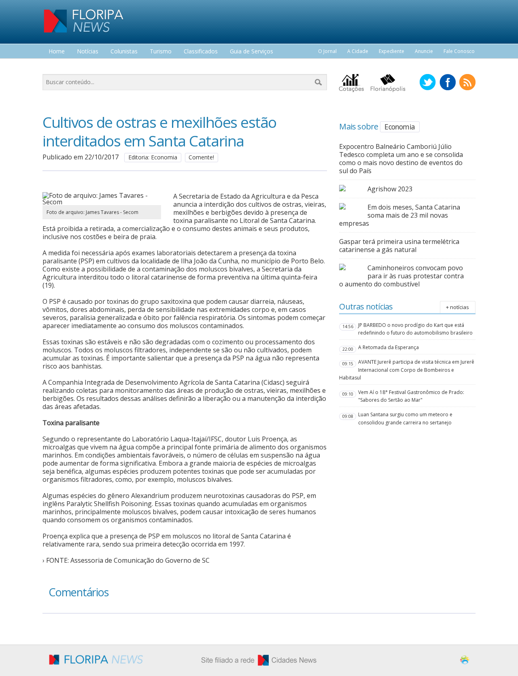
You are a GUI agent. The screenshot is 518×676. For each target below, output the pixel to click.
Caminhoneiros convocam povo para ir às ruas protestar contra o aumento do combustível (401, 275)
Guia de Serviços (251, 51)
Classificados (201, 51)
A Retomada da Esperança (388, 347)
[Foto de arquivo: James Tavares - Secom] (101, 201)
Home (57, 51)
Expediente (391, 51)
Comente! (201, 157)
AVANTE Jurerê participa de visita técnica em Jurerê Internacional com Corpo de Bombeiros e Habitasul (406, 369)
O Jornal (327, 51)
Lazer (56, 66)
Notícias (87, 51)
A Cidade (357, 51)
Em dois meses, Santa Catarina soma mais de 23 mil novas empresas (399, 215)
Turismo (161, 51)
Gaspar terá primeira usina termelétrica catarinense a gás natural (399, 245)
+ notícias (457, 307)
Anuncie (424, 51)
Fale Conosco (459, 51)
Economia (399, 126)
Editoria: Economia (152, 157)
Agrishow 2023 (389, 188)
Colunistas (124, 51)
